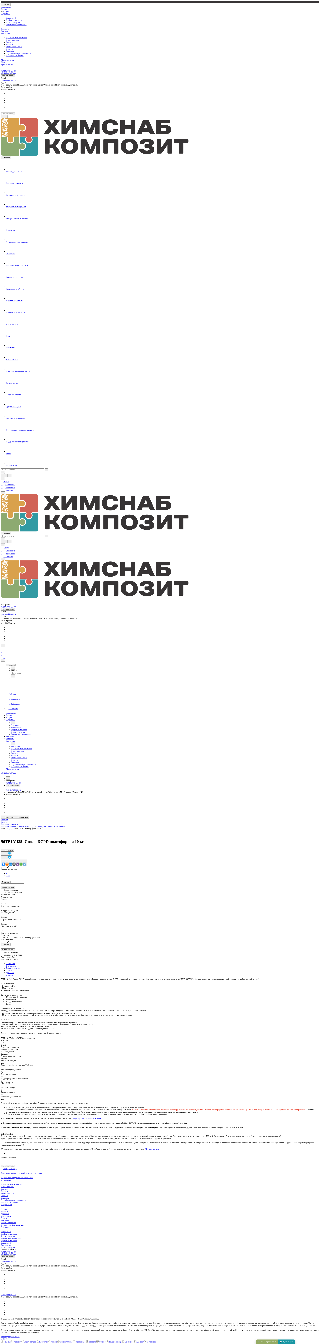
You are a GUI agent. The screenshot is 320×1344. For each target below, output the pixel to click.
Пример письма (152, 1149)
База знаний (11, 18)
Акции (4, 1209)
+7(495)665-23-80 (8, 71)
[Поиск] (3, 645)
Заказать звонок (8, 76)
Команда (9, 42)
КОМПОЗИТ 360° (14, 47)
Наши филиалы (12, 40)
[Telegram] (24, 864)
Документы (11, 966)
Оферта (4, 1339)
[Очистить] (46, 469)
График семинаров (14, 20)
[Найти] (10, 475)
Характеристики (13, 968)
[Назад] (13, 667)
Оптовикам (6, 1216)
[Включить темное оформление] (4, 116)
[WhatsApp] (21, 864)
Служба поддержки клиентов (18, 53)
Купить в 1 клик (8, 887)
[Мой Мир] (10, 864)
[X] (14, 864)
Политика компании (15, 56)
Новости (9, 44)
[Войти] (2, 649)
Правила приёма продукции (13, 1225)
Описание (10, 964)
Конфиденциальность (10, 1336)
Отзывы (9, 49)
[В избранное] (6, 853)
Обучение (5, 1227)
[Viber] (17, 864)
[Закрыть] (3, 660)
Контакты (5, 1220)
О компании (6, 1180)
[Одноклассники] (7, 864)
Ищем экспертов (13, 22)
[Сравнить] (6, 857)
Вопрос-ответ (7, 1245)
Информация (6, 1205)
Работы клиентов (8, 1223)
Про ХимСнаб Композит (16, 38)
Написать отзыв (8, 1166)
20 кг (8, 876)
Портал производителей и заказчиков (17, 1178)
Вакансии (10, 51)
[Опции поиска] (3, 472)
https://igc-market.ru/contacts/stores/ (87, 1118)
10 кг (8, 873)
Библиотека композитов (16, 25)
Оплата (9, 970)
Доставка (10, 973)
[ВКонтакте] (3, 864)
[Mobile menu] (3, 559)
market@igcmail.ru (8, 80)
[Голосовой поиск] (4, 475)
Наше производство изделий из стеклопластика (21, 1173)
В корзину (6, 882)
